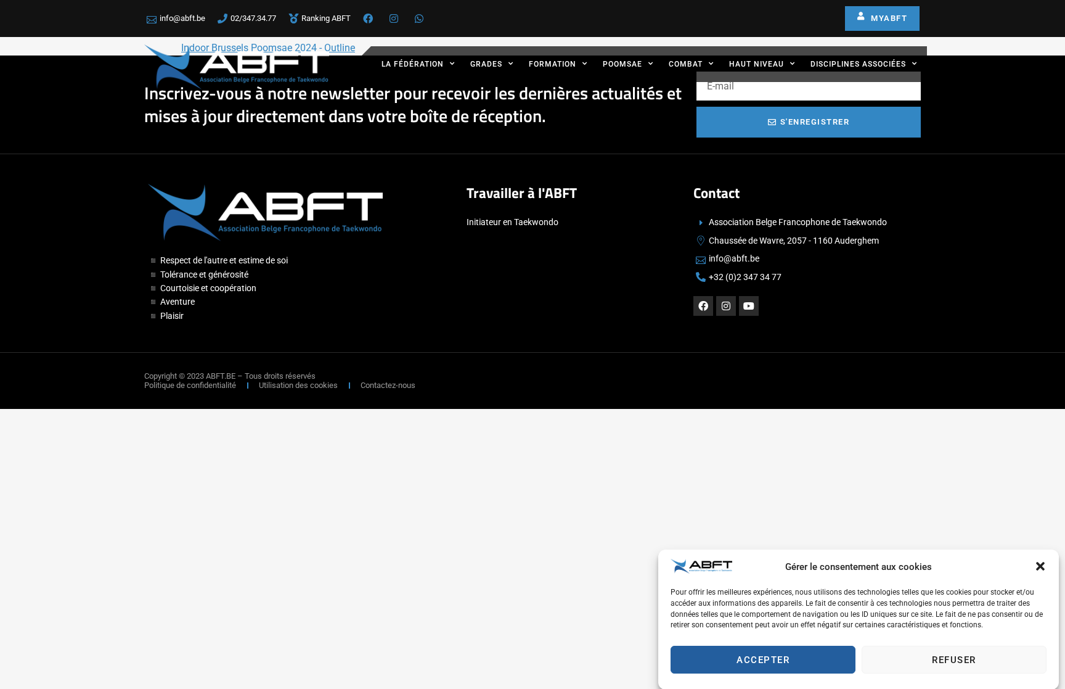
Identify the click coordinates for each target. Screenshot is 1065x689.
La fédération (413, 64)
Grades (486, 64)
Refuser (954, 660)
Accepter (763, 660)
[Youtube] (749, 306)
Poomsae (622, 64)
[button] (1040, 566)
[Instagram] (726, 306)
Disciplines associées (858, 64)
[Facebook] (703, 306)
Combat (686, 64)
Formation (552, 64)
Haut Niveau (756, 64)
